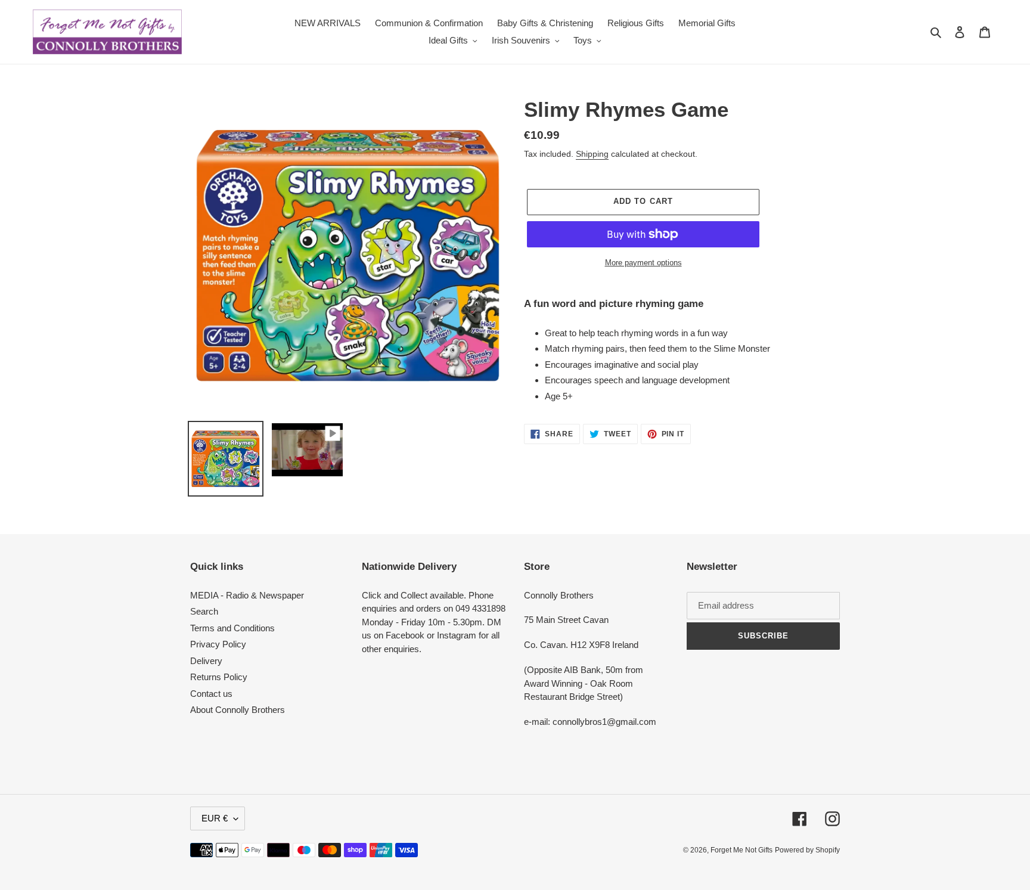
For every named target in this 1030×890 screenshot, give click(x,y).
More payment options (643, 262)
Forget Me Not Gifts (741, 850)
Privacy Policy (218, 644)
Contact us (211, 694)
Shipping (592, 154)
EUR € (214, 818)
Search (204, 611)
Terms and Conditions (232, 628)
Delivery (206, 661)
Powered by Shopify (807, 850)
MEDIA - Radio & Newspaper (247, 595)
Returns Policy (218, 677)
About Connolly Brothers (237, 710)
